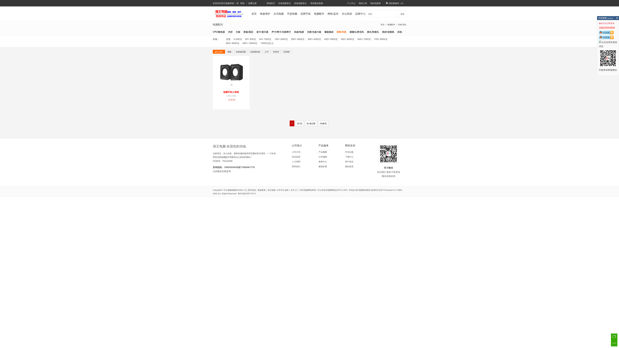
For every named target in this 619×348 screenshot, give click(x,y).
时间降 (287, 51)
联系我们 (296, 166)
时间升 (276, 51)
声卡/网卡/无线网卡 (281, 31)
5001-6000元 (347, 39)
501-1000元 (265, 39)
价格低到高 (241, 51)
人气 (267, 51)
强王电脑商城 (227, 3)
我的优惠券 (375, 3)
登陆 (242, 3)
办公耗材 (347, 13)
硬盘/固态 (248, 31)
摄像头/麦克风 (357, 31)
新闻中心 (323, 161)
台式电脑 (278, 13)
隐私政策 (349, 166)
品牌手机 (305, 13)
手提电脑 (292, 13)
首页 (254, 13)
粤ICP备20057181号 (247, 193)
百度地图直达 (284, 3)
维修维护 (265, 13)
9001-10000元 (250, 43)
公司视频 (323, 156)
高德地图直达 (300, 3)
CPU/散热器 (219, 31)
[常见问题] (614, 343)
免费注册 (252, 3)
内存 (230, 31)
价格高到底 (255, 51)
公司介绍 (296, 151)
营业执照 (296, 156)
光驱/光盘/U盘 (314, 31)
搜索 (402, 13)
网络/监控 (333, 13)
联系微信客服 (316, 3)
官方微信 (388, 167)
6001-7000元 (364, 39)
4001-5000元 (331, 39)
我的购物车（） (397, 3)
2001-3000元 (298, 39)
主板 (238, 31)
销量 (229, 51)
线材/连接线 (388, 31)
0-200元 (238, 39)
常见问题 (349, 151)
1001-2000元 (281, 39)
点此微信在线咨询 (222, 171)
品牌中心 (360, 13)
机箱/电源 (299, 31)
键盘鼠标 (329, 31)
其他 (399, 31)
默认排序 (219, 51)
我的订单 (363, 3)
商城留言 (271, 3)
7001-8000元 (381, 39)
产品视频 (323, 151)
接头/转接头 (373, 31)
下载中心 (349, 156)
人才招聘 (296, 161)
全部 (228, 39)
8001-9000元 (232, 43)
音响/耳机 (402, 24)
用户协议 (349, 161)
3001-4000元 (314, 39)
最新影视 (323, 166)
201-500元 (250, 39)
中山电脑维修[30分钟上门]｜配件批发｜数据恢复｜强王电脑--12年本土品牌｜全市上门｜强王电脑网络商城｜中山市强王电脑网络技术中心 (283, 189)
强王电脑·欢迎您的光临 (229, 146)
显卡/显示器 (262, 31)
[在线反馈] (614, 337)
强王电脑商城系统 (363, 189)
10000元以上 (267, 43)
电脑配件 (319, 13)
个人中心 (351, 3)
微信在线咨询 (388, 176)
